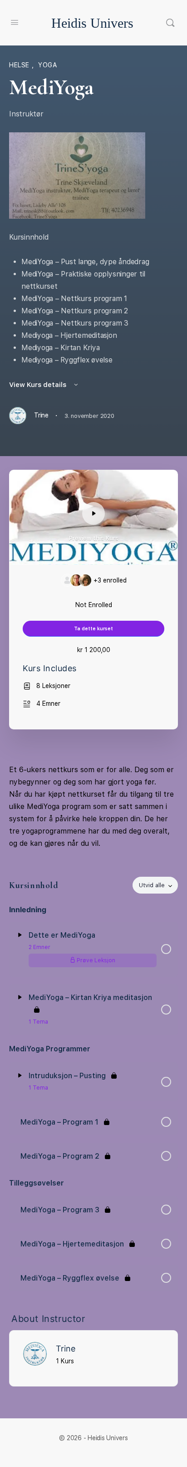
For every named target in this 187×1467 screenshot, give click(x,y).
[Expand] (20, 935)
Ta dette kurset (93, 629)
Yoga (47, 65)
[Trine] (35, 1353)
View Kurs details (38, 385)
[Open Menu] (14, 22)
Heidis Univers (92, 23)
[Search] (170, 22)
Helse (20, 65)
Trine (65, 1348)
